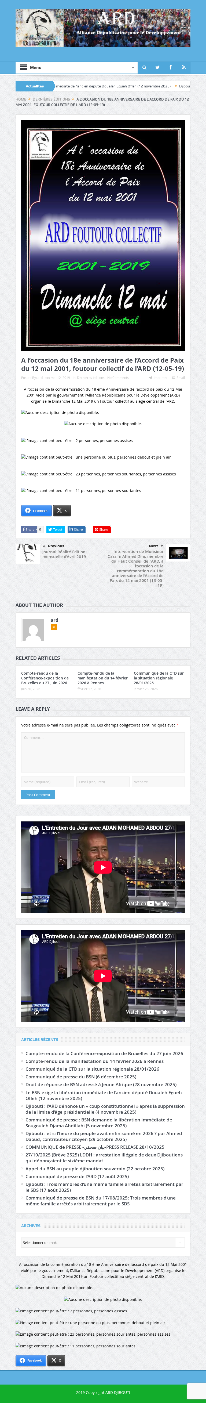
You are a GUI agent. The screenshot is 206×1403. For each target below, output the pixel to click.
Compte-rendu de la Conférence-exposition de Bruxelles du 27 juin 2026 (45, 678)
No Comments (118, 377)
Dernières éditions (91, 377)
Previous (56, 546)
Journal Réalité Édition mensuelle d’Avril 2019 (64, 554)
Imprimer (161, 377)
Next (153, 546)
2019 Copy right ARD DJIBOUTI (103, 1392)
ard (40, 377)
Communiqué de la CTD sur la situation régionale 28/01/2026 (159, 678)
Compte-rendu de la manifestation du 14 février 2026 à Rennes (103, 678)
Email (180, 377)
